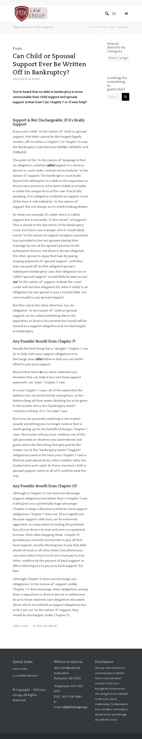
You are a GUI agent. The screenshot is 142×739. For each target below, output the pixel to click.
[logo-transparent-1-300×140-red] (30, 13)
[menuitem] (105, 13)
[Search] (105, 13)
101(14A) (62, 147)
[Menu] (114, 14)
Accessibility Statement (25, 675)
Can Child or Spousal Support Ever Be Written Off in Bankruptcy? (49, 64)
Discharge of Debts (26, 79)
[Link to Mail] (126, 13)
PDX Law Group (47, 626)
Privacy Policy (20, 669)
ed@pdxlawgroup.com (78, 707)
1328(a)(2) (19, 152)
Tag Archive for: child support (33, 27)
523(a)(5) (75, 147)
